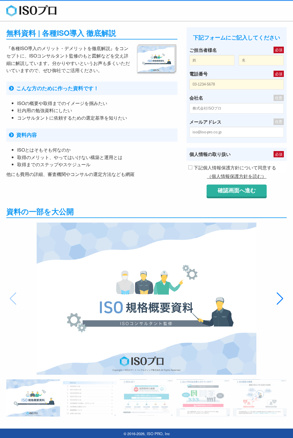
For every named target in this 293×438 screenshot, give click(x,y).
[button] (280, 298)
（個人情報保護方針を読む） (236, 176)
